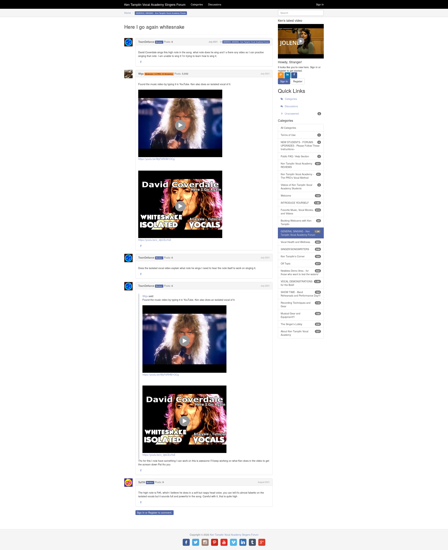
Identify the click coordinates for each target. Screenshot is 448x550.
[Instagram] (205, 542)
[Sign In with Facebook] (294, 75)
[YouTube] (223, 542)
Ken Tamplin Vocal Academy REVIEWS (300, 165)
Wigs (141, 73)
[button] (141, 62)
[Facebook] (186, 542)
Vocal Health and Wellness (300, 242)
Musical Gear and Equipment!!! (300, 315)
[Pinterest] (214, 542)
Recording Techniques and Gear (300, 304)
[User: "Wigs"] (129, 74)
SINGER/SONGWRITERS (300, 249)
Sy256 (141, 482)
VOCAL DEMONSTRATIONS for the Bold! (300, 283)
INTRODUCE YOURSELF (300, 202)
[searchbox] (301, 13)
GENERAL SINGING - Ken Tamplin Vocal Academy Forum (246, 42)
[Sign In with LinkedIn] (287, 75)
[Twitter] (195, 542)
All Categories (288, 127)
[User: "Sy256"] (129, 482)
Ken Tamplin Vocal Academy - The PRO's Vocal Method (300, 175)
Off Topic (300, 263)
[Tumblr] (252, 542)
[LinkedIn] (242, 542)
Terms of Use (300, 135)
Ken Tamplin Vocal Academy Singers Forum (155, 4)
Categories (197, 4)
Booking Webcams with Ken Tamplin (300, 222)
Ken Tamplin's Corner (300, 256)
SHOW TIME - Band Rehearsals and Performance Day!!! (300, 293)
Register (153, 512)
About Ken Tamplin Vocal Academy (300, 332)
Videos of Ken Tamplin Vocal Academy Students (300, 186)
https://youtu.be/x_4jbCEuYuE (154, 240)
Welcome (300, 195)
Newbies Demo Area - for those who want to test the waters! (300, 272)
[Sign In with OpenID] (281, 75)
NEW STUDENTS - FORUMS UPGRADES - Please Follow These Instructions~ (300, 145)
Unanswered (302, 113)
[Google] (261, 542)
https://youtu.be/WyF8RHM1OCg (156, 159)
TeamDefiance (146, 41)
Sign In (320, 4)
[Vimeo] (233, 542)
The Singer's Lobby (300, 324)
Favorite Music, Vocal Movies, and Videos (300, 211)
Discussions (214, 4)
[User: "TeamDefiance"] (129, 42)
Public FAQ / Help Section (300, 156)
